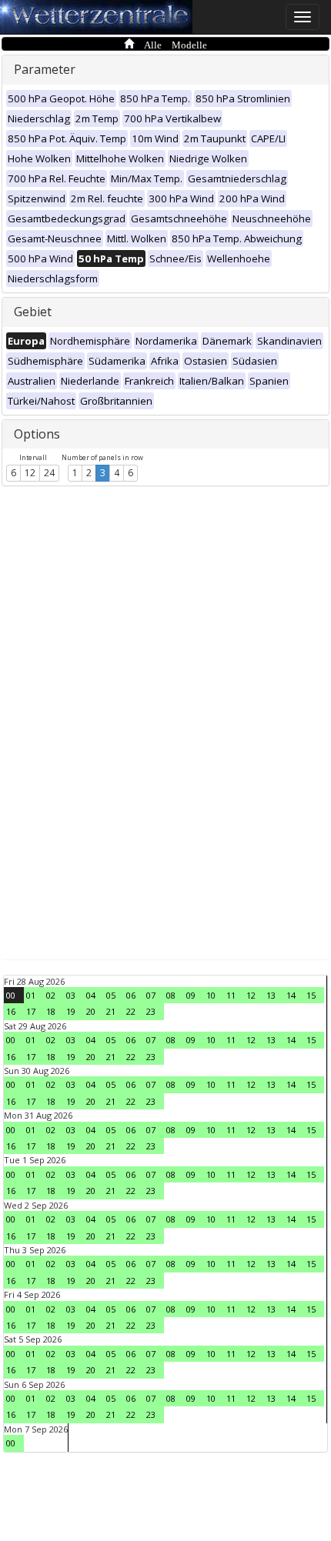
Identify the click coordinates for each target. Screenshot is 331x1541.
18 (50, 1011)
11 (231, 995)
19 (70, 1011)
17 (30, 1011)
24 (49, 472)
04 (90, 995)
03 (70, 995)
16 (10, 1011)
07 (150, 995)
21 (110, 1011)
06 (130, 995)
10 (211, 995)
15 (311, 995)
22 (130, 1011)
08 (171, 995)
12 (30, 472)
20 (90, 1011)
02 (50, 995)
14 (291, 995)
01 (30, 995)
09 (191, 995)
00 (10, 995)
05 (110, 995)
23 (150, 1011)
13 (271, 995)
